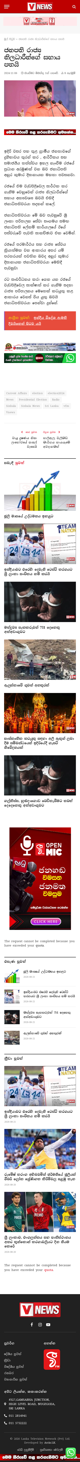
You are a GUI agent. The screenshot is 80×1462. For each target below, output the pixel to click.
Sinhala (11, 406)
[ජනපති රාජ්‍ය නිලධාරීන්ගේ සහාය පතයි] (40, 98)
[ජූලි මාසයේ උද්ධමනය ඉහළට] (40, 490)
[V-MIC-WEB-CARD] (40, 878)
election (37, 393)
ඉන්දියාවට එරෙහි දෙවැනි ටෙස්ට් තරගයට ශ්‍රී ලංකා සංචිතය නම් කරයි (38, 571)
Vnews (10, 412)
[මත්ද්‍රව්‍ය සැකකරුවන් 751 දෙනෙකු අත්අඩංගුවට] (40, 602)
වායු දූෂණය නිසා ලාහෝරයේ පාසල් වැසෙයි (24, 442)
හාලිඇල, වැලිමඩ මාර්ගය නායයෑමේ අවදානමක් (56, 442)
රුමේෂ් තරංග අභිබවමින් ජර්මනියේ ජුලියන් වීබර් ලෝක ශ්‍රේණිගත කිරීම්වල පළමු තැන (40, 1176)
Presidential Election (33, 399)
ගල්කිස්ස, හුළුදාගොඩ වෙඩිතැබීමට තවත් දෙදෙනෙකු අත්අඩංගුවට (38, 803)
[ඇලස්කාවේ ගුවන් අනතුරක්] (40, 659)
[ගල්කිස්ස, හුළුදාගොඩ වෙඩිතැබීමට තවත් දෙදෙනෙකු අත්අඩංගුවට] (40, 775)
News (10, 399)
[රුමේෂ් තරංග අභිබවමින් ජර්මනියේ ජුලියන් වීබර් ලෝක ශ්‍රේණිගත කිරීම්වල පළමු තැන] (40, 1149)
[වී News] (40, 6)
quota (40, 945)
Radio (56, 399)
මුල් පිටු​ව (9, 39)
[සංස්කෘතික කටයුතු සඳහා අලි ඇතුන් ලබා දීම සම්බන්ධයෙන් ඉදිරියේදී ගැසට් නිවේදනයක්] (40, 713)
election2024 (56, 393)
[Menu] (6, 6)
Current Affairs (16, 393)
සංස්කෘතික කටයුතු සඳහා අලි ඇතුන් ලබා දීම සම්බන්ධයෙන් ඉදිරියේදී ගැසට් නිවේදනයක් (39, 743)
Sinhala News (30, 406)
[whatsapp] (40, 358)
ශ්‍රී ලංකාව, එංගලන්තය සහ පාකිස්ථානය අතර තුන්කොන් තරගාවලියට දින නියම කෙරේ (37, 1242)
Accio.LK (49, 1442)
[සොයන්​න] (74, 6)
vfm (66, 406)
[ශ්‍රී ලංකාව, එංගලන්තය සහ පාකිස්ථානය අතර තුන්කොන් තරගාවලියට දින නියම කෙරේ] (40, 1212)
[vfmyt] (40, 21)
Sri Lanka (51, 406)
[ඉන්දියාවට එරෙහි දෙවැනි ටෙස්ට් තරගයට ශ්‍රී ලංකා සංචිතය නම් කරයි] (40, 544)
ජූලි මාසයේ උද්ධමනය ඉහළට (28, 516)
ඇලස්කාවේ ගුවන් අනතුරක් (26, 685)
